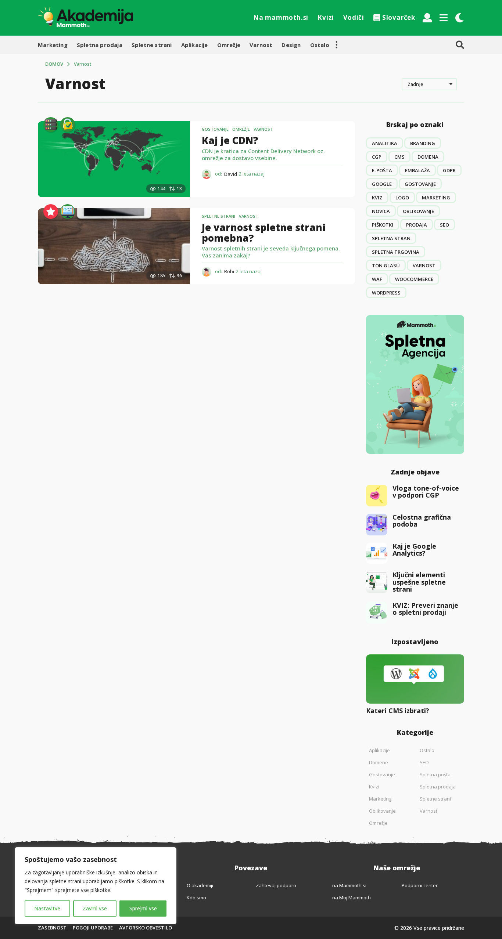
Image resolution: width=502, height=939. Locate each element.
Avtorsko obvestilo (145, 927)
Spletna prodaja (99, 44)
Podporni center (420, 885)
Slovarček (398, 17)
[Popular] (50, 211)
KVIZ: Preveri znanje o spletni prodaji (425, 609)
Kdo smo (196, 897)
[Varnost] (67, 124)
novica (381, 211)
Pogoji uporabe (93, 927)
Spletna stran (391, 238)
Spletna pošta (435, 774)
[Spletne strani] (67, 211)
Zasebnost (52, 927)
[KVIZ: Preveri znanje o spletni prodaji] (377, 613)
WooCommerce (414, 279)
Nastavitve (47, 908)
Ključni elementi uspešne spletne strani (419, 581)
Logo (402, 197)
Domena (427, 157)
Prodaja (416, 224)
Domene (378, 762)
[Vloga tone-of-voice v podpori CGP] (377, 495)
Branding (422, 143)
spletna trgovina (395, 252)
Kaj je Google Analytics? (414, 549)
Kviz (377, 197)
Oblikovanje (418, 211)
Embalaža (417, 170)
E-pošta (382, 170)
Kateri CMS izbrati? (397, 710)
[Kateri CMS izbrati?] (415, 679)
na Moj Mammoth (351, 897)
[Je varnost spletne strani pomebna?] (114, 246)
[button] (427, 17)
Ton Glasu (386, 265)
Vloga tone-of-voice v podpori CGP (425, 491)
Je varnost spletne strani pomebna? (264, 233)
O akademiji (200, 885)
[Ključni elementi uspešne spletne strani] (377, 582)
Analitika (384, 143)
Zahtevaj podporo (276, 885)
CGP (376, 157)
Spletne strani (152, 44)
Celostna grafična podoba (421, 520)
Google (382, 184)
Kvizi (326, 17)
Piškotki (382, 224)
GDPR (449, 170)
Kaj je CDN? (230, 140)
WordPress (386, 292)
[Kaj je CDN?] (114, 159)
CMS (399, 157)
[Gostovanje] (50, 124)
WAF (377, 279)
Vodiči (353, 17)
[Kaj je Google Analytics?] (377, 553)
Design (291, 44)
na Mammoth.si (349, 885)
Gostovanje (215, 129)
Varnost (261, 44)
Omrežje (228, 44)
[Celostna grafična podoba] (377, 524)
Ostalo (319, 44)
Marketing (53, 44)
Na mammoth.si (280, 17)
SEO (444, 224)
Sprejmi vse (143, 908)
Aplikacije (194, 44)
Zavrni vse (95, 908)
